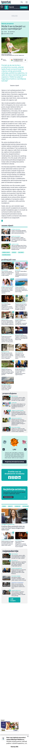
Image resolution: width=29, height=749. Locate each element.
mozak (14, 252)
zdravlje (17, 506)
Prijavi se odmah (8, 497)
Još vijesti (13, 600)
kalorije (20, 252)
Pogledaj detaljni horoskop (14, 462)
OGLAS (14, 16)
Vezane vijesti (14, 85)
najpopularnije (10, 551)
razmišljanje (6, 254)
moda (4, 506)
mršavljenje (6, 252)
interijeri (25, 506)
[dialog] (14, 742)
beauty (10, 506)
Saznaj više (14, 747)
